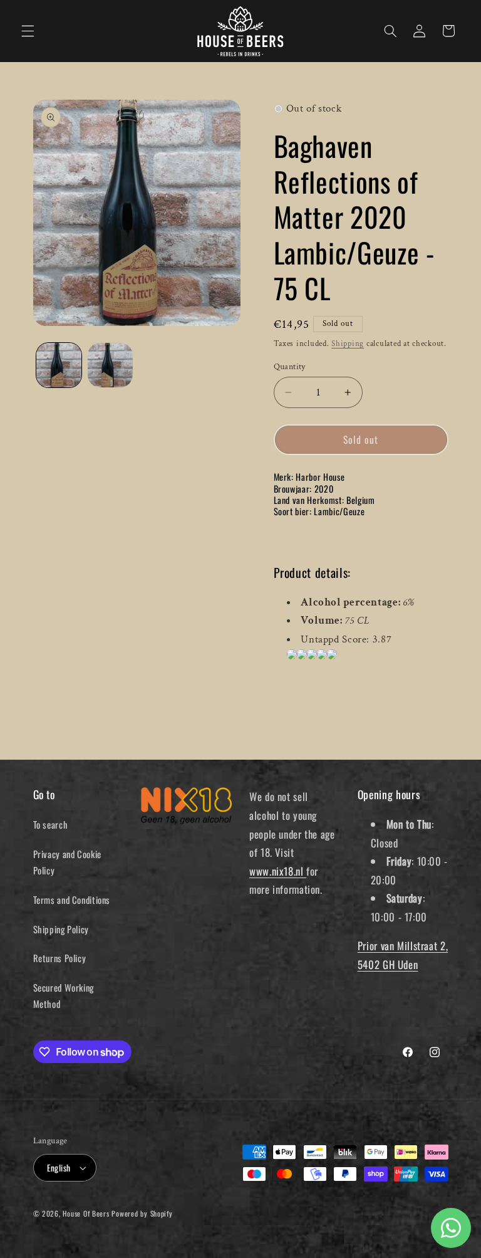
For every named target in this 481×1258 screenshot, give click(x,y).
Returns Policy (59, 958)
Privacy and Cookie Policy (67, 862)
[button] (27, 30)
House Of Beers (86, 1213)
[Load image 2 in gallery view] (110, 365)
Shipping (347, 343)
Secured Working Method (63, 995)
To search (50, 824)
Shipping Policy (61, 929)
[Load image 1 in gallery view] (58, 365)
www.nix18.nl (277, 871)
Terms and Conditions (72, 899)
